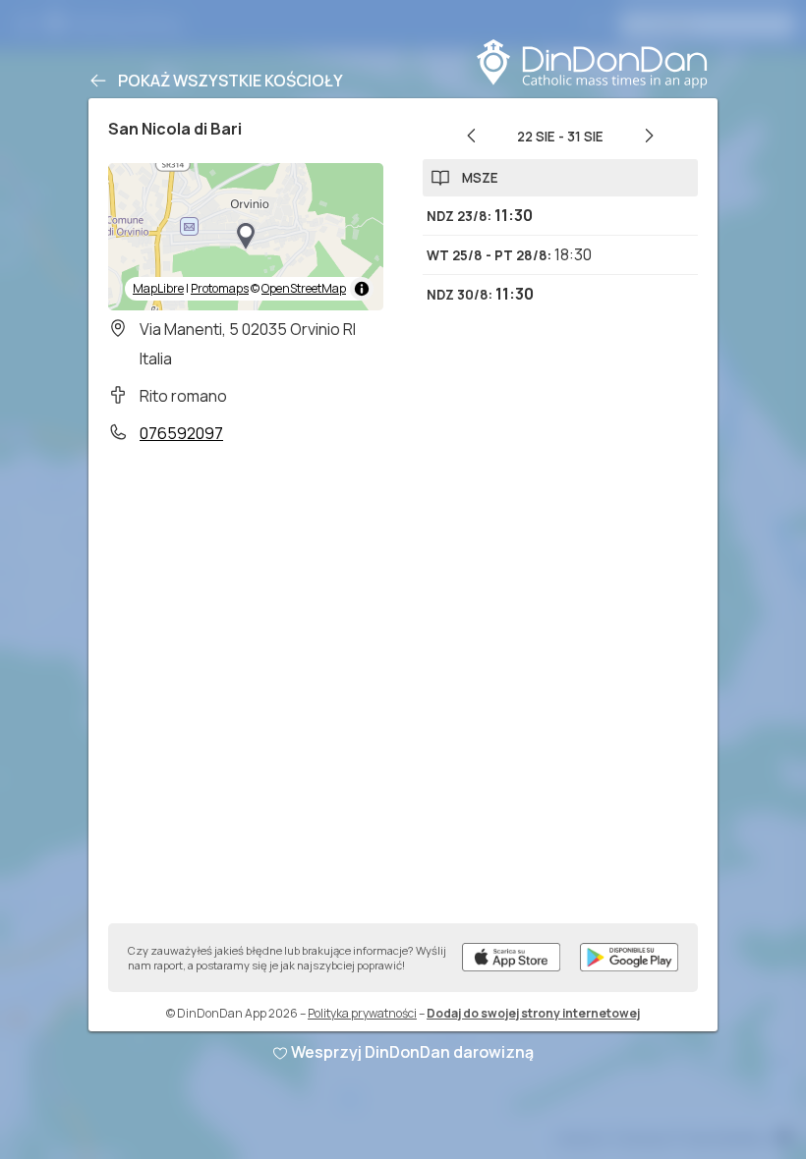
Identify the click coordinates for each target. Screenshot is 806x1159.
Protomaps (220, 288)
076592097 (181, 433)
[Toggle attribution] (362, 289)
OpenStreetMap (303, 288)
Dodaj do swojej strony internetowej (533, 1013)
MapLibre (158, 288)
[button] (246, 236)
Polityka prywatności (362, 1013)
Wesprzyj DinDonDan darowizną (412, 1052)
